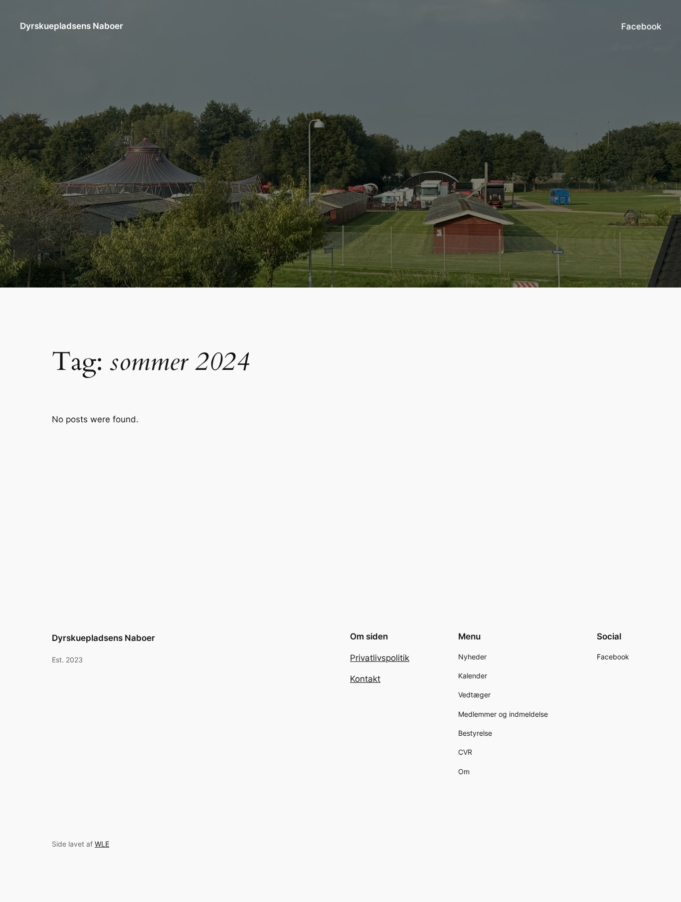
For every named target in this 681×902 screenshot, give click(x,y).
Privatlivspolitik (379, 658)
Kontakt (365, 679)
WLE (102, 844)
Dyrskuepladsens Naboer (71, 26)
